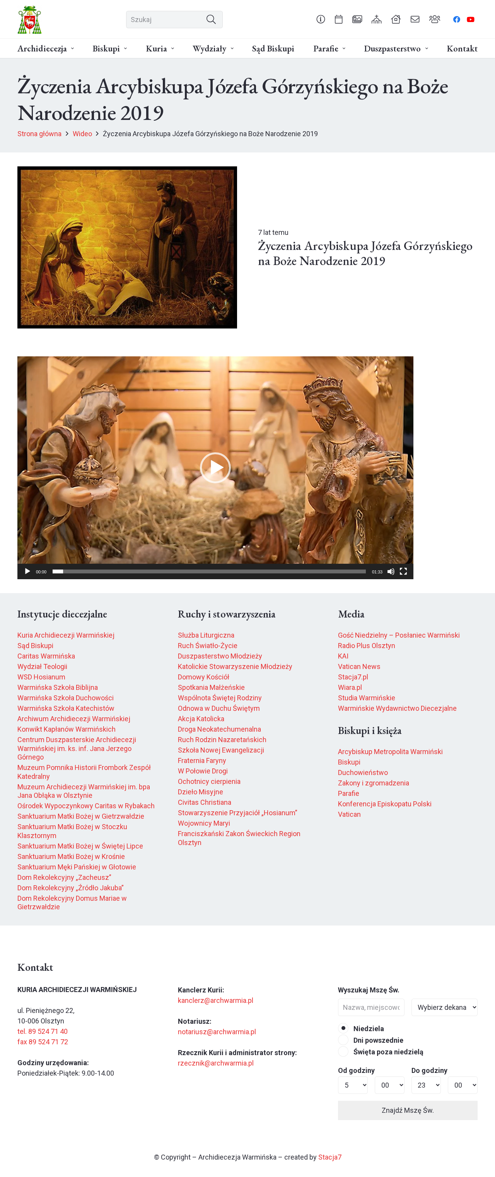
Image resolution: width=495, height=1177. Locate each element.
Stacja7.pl (353, 677)
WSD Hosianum (41, 677)
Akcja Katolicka (201, 719)
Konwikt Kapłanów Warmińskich (66, 729)
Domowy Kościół (203, 677)
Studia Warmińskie (366, 698)
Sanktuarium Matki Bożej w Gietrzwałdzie (80, 816)
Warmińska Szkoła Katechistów (65, 708)
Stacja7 (329, 1157)
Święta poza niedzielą (387, 1052)
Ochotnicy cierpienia (209, 781)
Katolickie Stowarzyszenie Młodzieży (235, 666)
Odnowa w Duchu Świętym (219, 708)
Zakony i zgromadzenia (373, 783)
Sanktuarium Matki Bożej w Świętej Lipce (80, 846)
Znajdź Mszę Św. (408, 1110)
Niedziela (368, 1029)
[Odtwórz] (27, 571)
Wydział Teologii (42, 666)
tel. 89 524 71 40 (42, 1031)
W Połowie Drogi (203, 771)
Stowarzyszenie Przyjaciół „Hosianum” (237, 813)
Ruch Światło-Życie (207, 646)
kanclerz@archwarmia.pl (215, 1000)
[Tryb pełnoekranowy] (403, 571)
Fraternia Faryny (202, 760)
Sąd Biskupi (35, 646)
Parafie (348, 793)
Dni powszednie (377, 1040)
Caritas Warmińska (46, 656)
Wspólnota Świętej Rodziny (220, 698)
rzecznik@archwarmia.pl (216, 1063)
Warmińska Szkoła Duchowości (65, 698)
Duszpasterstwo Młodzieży (220, 656)
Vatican (349, 814)
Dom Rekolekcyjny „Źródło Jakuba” (70, 888)
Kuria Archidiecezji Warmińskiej (65, 635)
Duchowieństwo (363, 772)
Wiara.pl (350, 687)
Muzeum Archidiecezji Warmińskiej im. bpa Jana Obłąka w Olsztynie (83, 791)
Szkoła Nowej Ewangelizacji (221, 750)
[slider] (209, 571)
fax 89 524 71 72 (42, 1042)
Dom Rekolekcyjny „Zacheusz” (64, 877)
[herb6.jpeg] (29, 19)
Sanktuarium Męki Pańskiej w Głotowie (76, 867)
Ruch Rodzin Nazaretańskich (222, 740)
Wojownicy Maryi (204, 823)
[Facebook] (457, 19)
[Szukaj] (211, 19)
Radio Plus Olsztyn (366, 646)
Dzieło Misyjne (200, 792)
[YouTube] (471, 19)
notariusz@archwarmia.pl (217, 1032)
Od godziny (356, 1070)
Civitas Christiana (204, 802)
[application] (215, 467)
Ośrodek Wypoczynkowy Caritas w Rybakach (86, 806)
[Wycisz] (391, 571)
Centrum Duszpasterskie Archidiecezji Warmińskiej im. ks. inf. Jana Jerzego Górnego (76, 748)
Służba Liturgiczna (206, 635)
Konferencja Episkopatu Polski (385, 804)
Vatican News (359, 666)
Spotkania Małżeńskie (211, 687)
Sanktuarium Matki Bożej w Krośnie (71, 856)
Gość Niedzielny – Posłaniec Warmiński (399, 635)
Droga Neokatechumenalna (219, 729)
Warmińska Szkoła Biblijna (57, 687)
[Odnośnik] (320, 19)
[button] (72, 48)
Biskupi (349, 762)
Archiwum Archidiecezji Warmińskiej (73, 719)
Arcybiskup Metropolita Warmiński (390, 752)
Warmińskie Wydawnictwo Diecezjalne (397, 708)
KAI (343, 656)
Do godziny (429, 1070)
